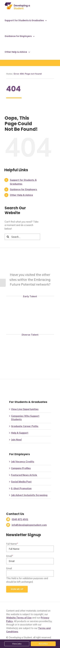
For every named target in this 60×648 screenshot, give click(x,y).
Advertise (43, 643)
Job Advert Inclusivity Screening (29, 495)
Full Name (12, 543)
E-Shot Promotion (21, 488)
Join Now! (16, 439)
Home (9, 73)
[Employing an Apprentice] (30, 305)
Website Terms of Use (19, 617)
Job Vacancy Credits (22, 461)
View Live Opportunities (24, 409)
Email (9, 556)
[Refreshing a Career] (30, 357)
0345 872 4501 (20, 519)
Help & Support (19, 432)
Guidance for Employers (23, 189)
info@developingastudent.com (29, 524)
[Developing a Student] (30, 319)
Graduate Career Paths (24, 426)
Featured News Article (24, 475)
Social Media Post (21, 481)
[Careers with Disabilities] (30, 343)
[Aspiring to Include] (30, 371)
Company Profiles (21, 468)
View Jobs (17, 643)
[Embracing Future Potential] (31, 258)
